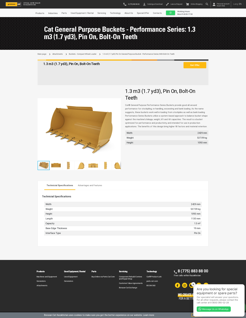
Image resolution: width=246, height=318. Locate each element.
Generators (41, 281)
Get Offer (194, 65)
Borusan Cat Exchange (128, 287)
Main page (42, 54)
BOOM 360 (151, 285)
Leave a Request (176, 4)
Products (41, 271)
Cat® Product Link (154, 276)
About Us (129, 13)
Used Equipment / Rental (82, 13)
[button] (118, 100)
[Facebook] (177, 285)
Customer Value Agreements (131, 283)
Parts (64, 13)
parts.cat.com (152, 281)
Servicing (102, 13)
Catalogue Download (154, 4)
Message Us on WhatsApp (215, 309)
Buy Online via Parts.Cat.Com (103, 276)
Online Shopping (196, 4)
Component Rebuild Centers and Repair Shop (130, 277)
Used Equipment (71, 276)
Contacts (157, 13)
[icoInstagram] (184, 285)
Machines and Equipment (47, 276)
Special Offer (143, 13)
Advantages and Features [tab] (90, 185)
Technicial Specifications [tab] (60, 185)
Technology (115, 13)
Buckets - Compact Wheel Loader (82, 54)
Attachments (57, 54)
